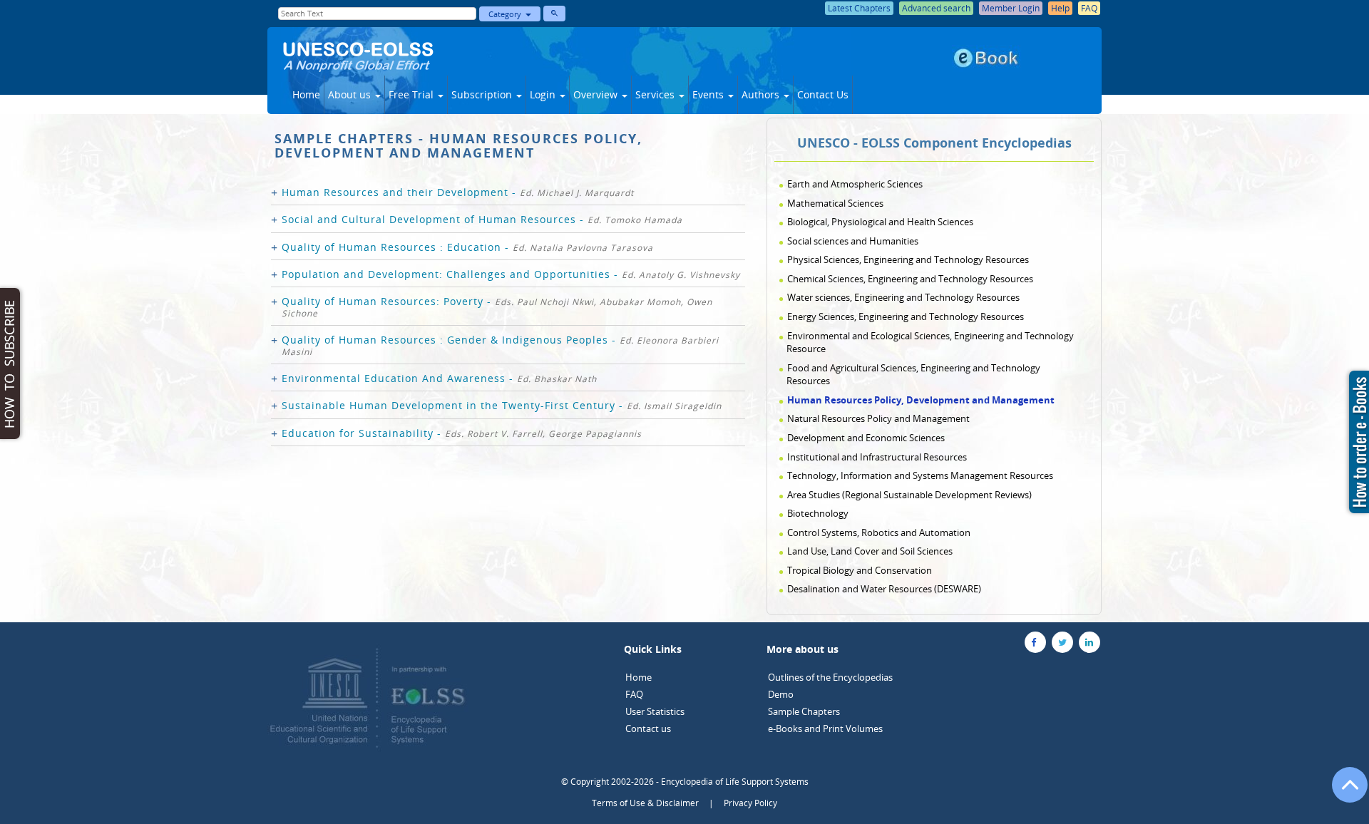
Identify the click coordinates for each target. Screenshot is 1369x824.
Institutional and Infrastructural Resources (877, 456)
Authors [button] (762, 94)
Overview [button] (596, 94)
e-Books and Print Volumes (825, 728)
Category (506, 14)
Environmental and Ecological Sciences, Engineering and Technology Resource (930, 342)
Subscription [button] (483, 94)
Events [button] (709, 94)
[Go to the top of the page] (1343, 792)
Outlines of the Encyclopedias (830, 677)
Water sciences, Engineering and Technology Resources (903, 297)
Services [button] (656, 94)
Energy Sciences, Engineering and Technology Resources (905, 316)
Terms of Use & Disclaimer (645, 803)
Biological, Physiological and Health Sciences (880, 221)
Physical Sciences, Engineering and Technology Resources (908, 259)
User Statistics (654, 711)
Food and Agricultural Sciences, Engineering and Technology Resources (913, 374)
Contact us (648, 728)
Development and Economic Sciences (866, 437)
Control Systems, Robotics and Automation (878, 532)
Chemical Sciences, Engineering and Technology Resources (910, 278)
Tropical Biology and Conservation (859, 570)
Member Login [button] (1011, 8)
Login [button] (544, 94)
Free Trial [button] (412, 94)
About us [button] (351, 94)
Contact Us (822, 94)
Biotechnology (817, 513)
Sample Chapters (804, 711)
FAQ (634, 694)
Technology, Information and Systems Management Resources (920, 475)
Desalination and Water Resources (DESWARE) (884, 588)
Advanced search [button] (936, 8)
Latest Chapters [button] (859, 8)
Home (306, 94)
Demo (781, 694)
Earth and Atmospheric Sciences (855, 183)
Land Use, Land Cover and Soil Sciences (870, 551)
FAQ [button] (1089, 8)
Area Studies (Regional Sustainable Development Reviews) (909, 494)
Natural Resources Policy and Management (878, 418)
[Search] (554, 13)
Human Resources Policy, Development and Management (921, 399)
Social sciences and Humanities (852, 241)
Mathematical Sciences (835, 203)
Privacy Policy (750, 803)
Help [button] (1060, 8)
